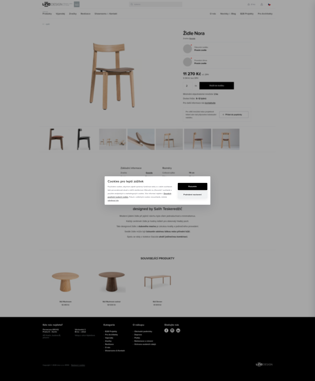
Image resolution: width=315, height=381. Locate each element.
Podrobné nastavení (192, 194)
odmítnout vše (113, 200)
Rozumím (192, 186)
